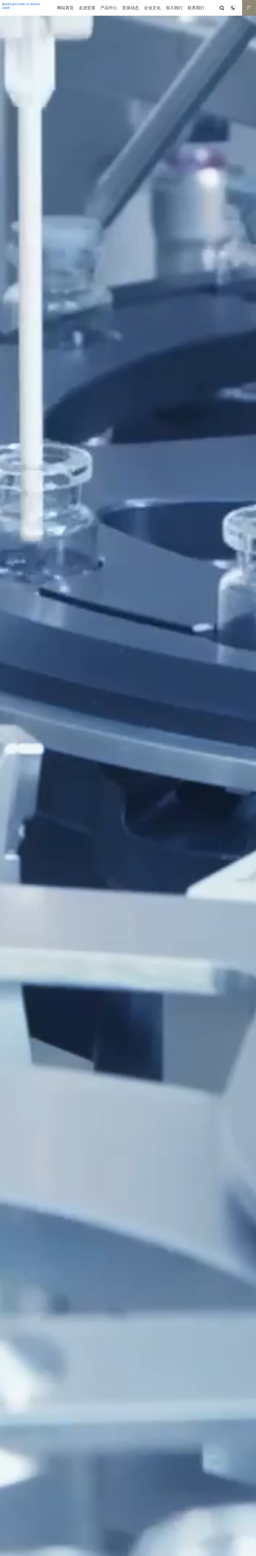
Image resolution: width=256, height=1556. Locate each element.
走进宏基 (87, 7)
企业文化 (152, 7)
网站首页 (65, 7)
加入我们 (174, 7)
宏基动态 (130, 7)
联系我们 (196, 7)
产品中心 (108, 7)
